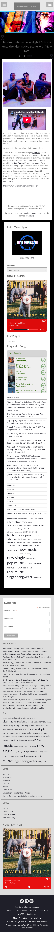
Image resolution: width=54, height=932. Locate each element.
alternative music (36, 518)
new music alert (12, 554)
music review (22, 545)
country (9, 529)
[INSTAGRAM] (31, 901)
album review (12, 519)
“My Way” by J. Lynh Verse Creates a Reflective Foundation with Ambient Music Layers (26, 421)
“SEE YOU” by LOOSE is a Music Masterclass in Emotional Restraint (26, 434)
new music (30, 216)
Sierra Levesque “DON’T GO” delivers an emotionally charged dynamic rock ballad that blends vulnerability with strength (26, 458)
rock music (15, 572)
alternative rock (17, 522)
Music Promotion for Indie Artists (21, 509)
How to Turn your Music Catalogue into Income (26, 513)
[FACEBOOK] (27, 901)
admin (29, 56)
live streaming (20, 542)
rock (19, 567)
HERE (31, 258)
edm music (10, 532)
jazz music (11, 542)
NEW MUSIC (12, 489)
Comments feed (9, 814)
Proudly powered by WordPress (19, 925)
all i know (28, 160)
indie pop (22, 539)
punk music (37, 563)
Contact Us (11, 505)
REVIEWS (20, 213)
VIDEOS (10, 501)
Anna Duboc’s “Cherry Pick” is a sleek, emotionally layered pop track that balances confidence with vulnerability (25, 468)
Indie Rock (32, 539)
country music (21, 528)
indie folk (38, 536)
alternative (22, 518)
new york (29, 558)
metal (28, 542)
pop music (15, 562)
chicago (41, 525)
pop (34, 558)
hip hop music (26, 535)
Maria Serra (8, 181)
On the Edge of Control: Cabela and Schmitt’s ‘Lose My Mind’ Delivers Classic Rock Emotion (26, 441)
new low (18, 160)
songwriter (38, 577)
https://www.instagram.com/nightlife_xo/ (20, 186)
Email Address (10, 610)
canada (35, 525)
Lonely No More (32, 163)
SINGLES (41, 213)
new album (12, 550)
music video (36, 545)
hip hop (12, 535)
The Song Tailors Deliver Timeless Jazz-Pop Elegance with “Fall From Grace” (25, 415)
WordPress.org (9, 817)
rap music (11, 568)
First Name (8, 619)
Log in (5, 808)
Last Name (8, 627)
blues (30, 522)
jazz (39, 539)
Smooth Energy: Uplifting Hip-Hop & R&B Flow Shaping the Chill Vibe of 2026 (26, 428)
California (27, 525)
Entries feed (8, 811)
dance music (35, 529)
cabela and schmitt (15, 525)
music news (11, 545)
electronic (18, 532)
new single (16, 557)
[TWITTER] (22, 901)
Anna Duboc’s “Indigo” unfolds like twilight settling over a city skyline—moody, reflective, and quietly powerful (26, 449)
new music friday (24, 554)
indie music (12, 539)
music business (36, 542)
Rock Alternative (30, 213)
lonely (40, 160)
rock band (27, 568)
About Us (11, 485)
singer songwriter (19, 577)
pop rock (28, 563)
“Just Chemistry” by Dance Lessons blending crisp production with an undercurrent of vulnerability (25, 477)
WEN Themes (27, 927)
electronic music (30, 532)
